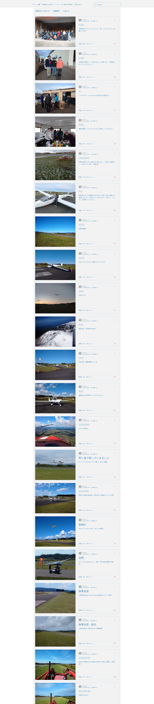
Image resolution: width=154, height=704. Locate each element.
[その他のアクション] (115, 20)
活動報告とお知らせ (42, 11)
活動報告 (56, 11)
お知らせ (66, 11)
